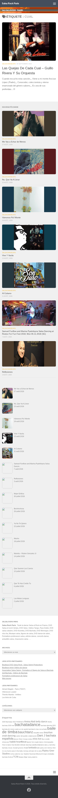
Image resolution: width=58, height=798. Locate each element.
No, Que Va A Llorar (11, 180)
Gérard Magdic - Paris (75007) (13, 689)
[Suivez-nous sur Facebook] (29, 790)
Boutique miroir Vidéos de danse (14, 668)
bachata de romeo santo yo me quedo (15, 729)
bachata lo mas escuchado (37, 729)
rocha (12, 754)
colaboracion (32, 736)
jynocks (21, 748)
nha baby (19, 751)
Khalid (26, 748)
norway (25, 751)
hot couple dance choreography (42, 742)
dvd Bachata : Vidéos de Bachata (14, 673)
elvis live (37, 738)
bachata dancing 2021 (48, 725)
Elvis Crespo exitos (25, 739)
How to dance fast (8, 745)
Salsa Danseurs (9, 64)
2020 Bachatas (7, 722)
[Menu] (54, 3)
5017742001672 (18, 722)
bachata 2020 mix (8, 725)
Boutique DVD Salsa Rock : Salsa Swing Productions (22, 665)
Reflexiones (7, 372)
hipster (29, 742)
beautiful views (39, 733)
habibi (13, 741)
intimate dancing (25, 745)
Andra (50, 722)
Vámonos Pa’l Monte (11, 218)
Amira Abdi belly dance (35, 721)
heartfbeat (21, 741)
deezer (16, 739)
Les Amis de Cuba (9, 697)
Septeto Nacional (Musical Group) (35, 754)
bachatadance (27, 724)
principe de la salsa (35, 751)
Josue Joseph (13, 748)
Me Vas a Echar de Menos (14, 142)
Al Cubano (6, 293)
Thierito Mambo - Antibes (11, 695)
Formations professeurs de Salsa (14, 676)
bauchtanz (25, 732)
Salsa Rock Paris (10, 3)
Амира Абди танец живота (28, 757)
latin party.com (42, 748)
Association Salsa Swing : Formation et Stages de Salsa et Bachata (27, 670)
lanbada (32, 747)
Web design (6, 678)
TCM (15, 756)
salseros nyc (18, 754)
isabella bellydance (38, 745)
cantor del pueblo (22, 736)
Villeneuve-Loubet (9, 692)
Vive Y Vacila (8, 255)
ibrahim (17, 745)
